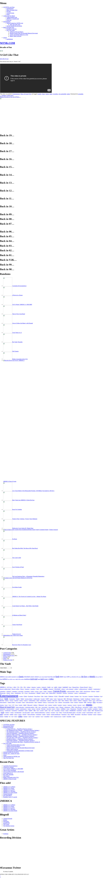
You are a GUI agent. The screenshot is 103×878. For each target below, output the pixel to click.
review (85, 710)
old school (85, 707)
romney (7, 712)
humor (47, 94)
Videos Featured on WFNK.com (14, 23)
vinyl (30, 716)
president (95, 709)
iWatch (80, 700)
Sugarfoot (64, 714)
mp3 (84, 705)
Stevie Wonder (31, 714)
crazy (41, 691)
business (27, 689)
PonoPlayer (80, 709)
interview (54, 700)
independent (32, 700)
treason (99, 714)
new (40, 707)
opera (95, 707)
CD (41, 689)
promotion (14, 710)
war (33, 716)
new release (51, 707)
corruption (27, 691)
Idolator (5, 820)
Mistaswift (41, 705)
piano (29, 709)
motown (70, 705)
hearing (93, 699)
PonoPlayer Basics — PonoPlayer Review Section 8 (19, 739)
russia (12, 712)
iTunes (75, 700)
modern (60, 705)
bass (70, 687)
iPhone (67, 700)
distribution (18, 693)
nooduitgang (9, 39)
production (8, 710)
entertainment (82, 693)
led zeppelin (66, 702)
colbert (76, 689)
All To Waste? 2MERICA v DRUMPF (13, 768)
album (28, 687)
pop (11, 679)
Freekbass (96, 696)
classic (21, 676)
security (53, 712)
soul (35, 679)
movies (79, 705)
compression (97, 689)
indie (38, 700)
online (91, 707)
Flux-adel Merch (7, 795)
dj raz (26, 693)
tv (48, 679)
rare (53, 710)
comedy (39, 94)
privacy (13, 679)
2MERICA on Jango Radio (10, 792)
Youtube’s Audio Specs (6, 95)
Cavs (17, 676)
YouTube (69, 716)
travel (94, 714)
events (21, 696)
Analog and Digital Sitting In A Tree (19, 34)
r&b (19, 679)
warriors (38, 716)
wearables (46, 716)
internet (49, 700)
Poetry (8, 14)
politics (5, 679)
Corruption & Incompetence (10, 766)
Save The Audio (10, 30)
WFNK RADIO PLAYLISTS (14, 26)
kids (36, 702)
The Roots (84, 714)
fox (80, 696)
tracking (90, 714)
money (65, 705)
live (85, 676)
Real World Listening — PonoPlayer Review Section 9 (20, 740)
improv (26, 700)
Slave (60, 712)
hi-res (71, 676)
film (42, 696)
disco (12, 693)
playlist (38, 709)
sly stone (79, 712)
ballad (59, 687)
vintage (25, 716)
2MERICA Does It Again (9, 779)
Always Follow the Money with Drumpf (13, 771)
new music (44, 707)
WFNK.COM (7, 43)
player (33, 709)
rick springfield (62, 94)
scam (32, 712)
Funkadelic (12, 699)
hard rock (60, 699)
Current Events (10, 13)
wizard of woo (57, 716)
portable (90, 709)
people (17, 709)
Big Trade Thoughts (8, 774)
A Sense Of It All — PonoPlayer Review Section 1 (19, 729)
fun (101, 696)
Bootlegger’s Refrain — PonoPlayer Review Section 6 (20, 736)
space (15, 714)
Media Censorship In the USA (11, 777)
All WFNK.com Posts (8, 7)
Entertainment (10, 8)
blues (90, 687)
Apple (6, 676)
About (4, 755)
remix (67, 710)
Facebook (30, 696)
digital (43, 676)
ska (57, 712)
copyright (20, 691)
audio (9, 676)
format (71, 696)
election (65, 693)
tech (42, 679)
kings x (45, 702)
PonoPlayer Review (11, 29)
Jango (90, 700)
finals (46, 696)
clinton (63, 689)
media (20, 705)
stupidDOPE (6, 823)
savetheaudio (18, 712)
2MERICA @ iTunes (8, 788)
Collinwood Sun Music (9, 16)
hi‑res (98, 699)
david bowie (87, 691)
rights (89, 710)
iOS (77, 676)
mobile (55, 705)
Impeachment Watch (8, 726)
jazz (94, 700)
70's (18, 687)
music (50, 94)
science (48, 712)
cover (40, 676)
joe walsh (18, 702)
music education (20, 707)
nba (96, 676)
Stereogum (6, 821)
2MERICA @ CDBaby (9, 786)
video (51, 679)
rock (32, 679)
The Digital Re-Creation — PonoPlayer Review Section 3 (21, 731)
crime (45, 691)
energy (76, 693)
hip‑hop (2, 700)
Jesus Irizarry (3, 702)
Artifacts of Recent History (16, 31)
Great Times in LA (8, 773)
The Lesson (6, 824)
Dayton (93, 691)
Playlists (8, 11)
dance (77, 691)
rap (49, 710)
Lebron (79, 676)
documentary (32, 693)
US (12, 716)
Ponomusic (73, 709)
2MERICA (2, 676)
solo (95, 712)
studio (68, 94)
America (34, 687)
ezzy (7, 58)
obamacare (67, 707)
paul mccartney (10, 709)
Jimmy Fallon (11, 702)
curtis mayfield (71, 691)
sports (19, 714)
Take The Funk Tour (15, 24)
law (56, 702)
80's (22, 687)
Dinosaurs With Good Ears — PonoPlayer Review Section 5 (21, 734)
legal (72, 702)
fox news (85, 696)
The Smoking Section (8, 825)
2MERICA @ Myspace (9, 791)
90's (25, 687)
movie (74, 705)
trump (45, 679)
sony (99, 712)
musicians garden (29, 707)
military (35, 705)
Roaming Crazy (99, 710)
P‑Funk (100, 707)
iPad (63, 700)
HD (65, 699)
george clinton (28, 699)
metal (88, 676)
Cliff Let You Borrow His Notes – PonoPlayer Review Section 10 (23, 742)
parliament (2, 709)
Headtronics (76, 699)
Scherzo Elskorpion (40, 712)
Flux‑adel (61, 696)
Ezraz (49, 676)
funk (57, 676)
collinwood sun (83, 689)
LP (13, 705)
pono (9, 679)
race (38, 710)
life (82, 676)
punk (26, 710)
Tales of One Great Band (9, 770)
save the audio (26, 712)
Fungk (1, 699)
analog (38, 687)
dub (47, 693)
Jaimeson (85, 700)
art (52, 687)
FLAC (56, 696)
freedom (91, 696)
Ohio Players (78, 707)
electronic (70, 693)
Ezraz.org (8, 20)
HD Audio (69, 699)
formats (76, 696)
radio (46, 710)
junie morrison (29, 702)
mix (46, 705)
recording (55, 94)
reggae (62, 710)
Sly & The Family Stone (69, 712)
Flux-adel (52, 676)
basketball (13, 676)
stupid (48, 714)
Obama (61, 707)
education (59, 693)
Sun (69, 714)
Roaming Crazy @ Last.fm (10, 797)
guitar (51, 699)
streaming (38, 714)
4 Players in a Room (8, 767)
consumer (14, 691)
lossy (6, 705)
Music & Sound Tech (11, 10)
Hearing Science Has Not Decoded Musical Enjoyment (24, 33)
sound (39, 679)
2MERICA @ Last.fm (9, 789)
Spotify (24, 714)
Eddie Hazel (52, 693)
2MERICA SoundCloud (12, 18)
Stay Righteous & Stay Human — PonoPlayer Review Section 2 (22, 730)
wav (42, 716)
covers (36, 691)
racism (42, 710)
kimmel (40, 702)
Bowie (22, 689)
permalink (80, 94)
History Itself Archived (15, 36)
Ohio (100, 676)
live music (99, 702)
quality (16, 679)
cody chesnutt (69, 689)
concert (36, 676)
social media (90, 712)
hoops (11, 700)
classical (51, 689)
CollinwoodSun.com (11, 17)
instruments (43, 700)
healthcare (87, 699)
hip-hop (74, 676)
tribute (1, 716)
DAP (81, 691)
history (7, 700)
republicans (27, 679)
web (52, 716)
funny (43, 94)
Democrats (2, 693)
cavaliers (33, 689)
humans (16, 700)
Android (44, 687)
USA (15, 716)
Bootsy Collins (15, 689)
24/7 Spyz (9, 687)
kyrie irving (51, 702)
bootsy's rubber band (5, 689)
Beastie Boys (76, 687)
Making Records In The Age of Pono (10, 97)
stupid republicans (55, 714)
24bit (14, 687)
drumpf (45, 676)
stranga (5, 37)
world (64, 716)
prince (100, 709)
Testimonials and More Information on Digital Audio (19, 750)
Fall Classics (6, 776)
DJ (22, 693)
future (65, 676)
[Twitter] (0, 51)
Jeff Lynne (99, 700)
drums (43, 693)
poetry (53, 709)
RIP (93, 710)
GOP (68, 676)
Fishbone (51, 696)
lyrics (16, 705)
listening (89, 702)
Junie (23, 702)
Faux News (37, 696)
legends (81, 702)
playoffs (49, 709)
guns (55, 699)
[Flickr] (2, 51)
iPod (71, 700)
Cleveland (27, 676)
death (97, 691)
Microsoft (29, 705)
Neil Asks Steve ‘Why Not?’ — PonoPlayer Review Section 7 (22, 737)
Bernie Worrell (84, 687)
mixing (50, 705)
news (98, 676)
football (67, 696)
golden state (37, 699)
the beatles (77, 714)
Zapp (74, 716)
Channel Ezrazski (7, 794)
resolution (79, 710)
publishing (21, 710)
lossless (2, 705)
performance (23, 709)
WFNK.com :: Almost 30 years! (11, 753)
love (10, 705)
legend (76, 702)
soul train (6, 714)
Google (43, 699)
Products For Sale (7, 660)
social (83, 712)
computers (2, 691)
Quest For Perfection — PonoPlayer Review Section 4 (20, 733)
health (82, 699)
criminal (50, 691)
